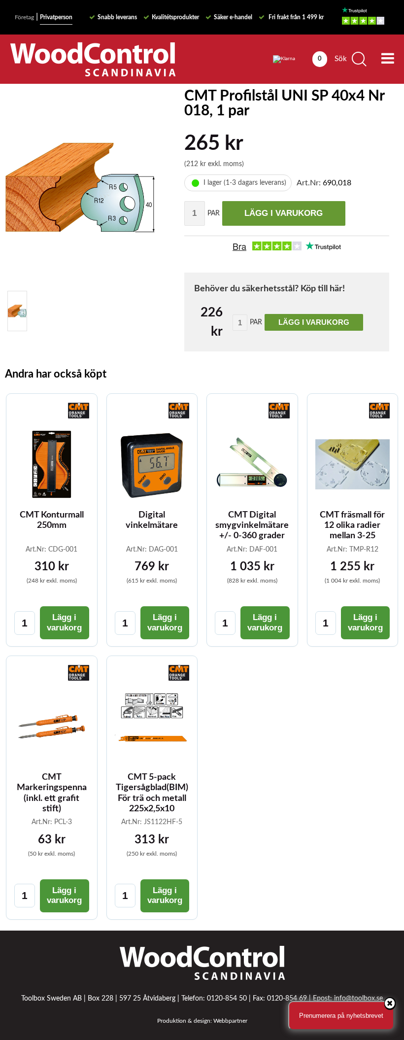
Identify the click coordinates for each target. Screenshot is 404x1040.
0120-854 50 (227, 998)
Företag (24, 17)
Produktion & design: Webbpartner (202, 1021)
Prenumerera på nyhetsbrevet (341, 1015)
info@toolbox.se (358, 998)
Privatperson (56, 17)
